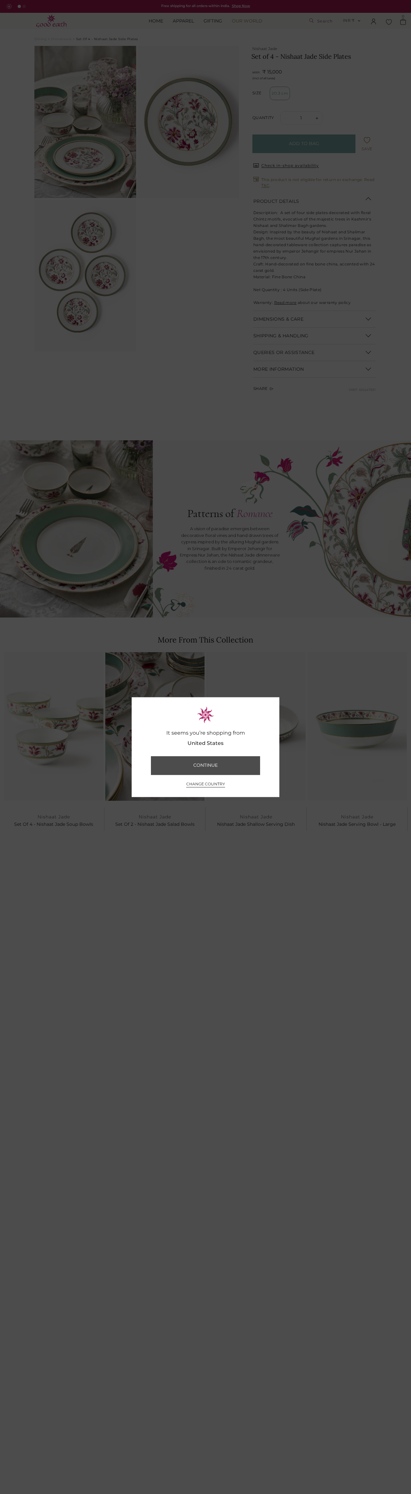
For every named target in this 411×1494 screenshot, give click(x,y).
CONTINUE (205, 765)
